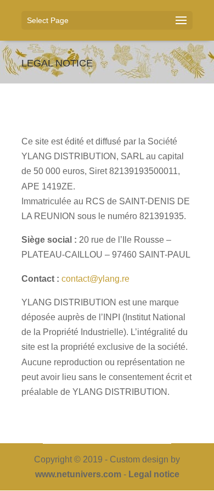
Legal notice (153, 474)
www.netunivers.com (78, 474)
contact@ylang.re (95, 278)
